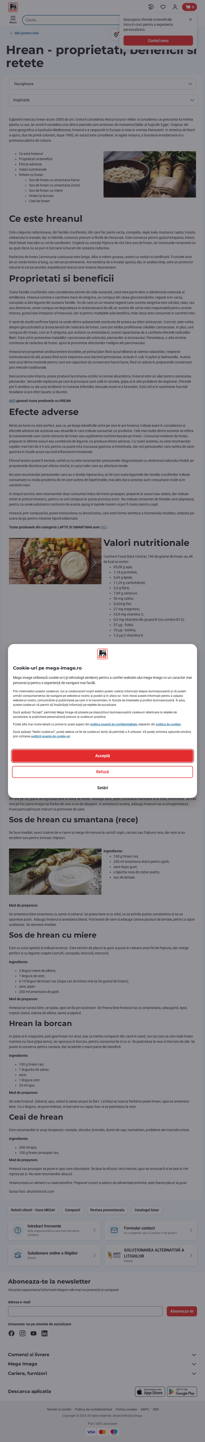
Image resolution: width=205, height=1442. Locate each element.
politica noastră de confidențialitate (113, 724)
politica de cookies (168, 724)
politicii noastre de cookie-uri (50, 736)
